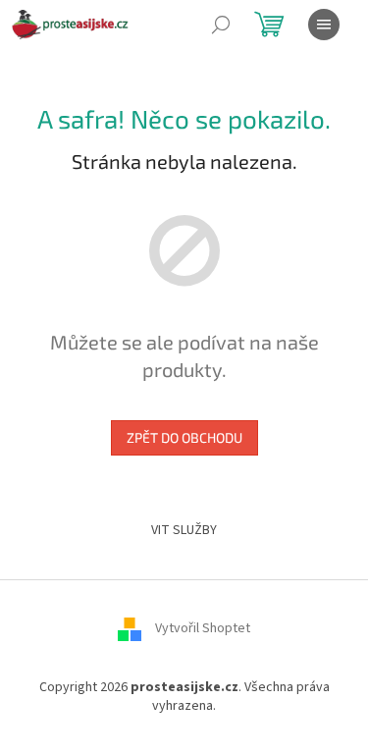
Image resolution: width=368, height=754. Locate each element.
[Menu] (323, 24)
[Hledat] (220, 24)
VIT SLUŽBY (184, 530)
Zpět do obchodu (184, 437)
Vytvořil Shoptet (202, 628)
